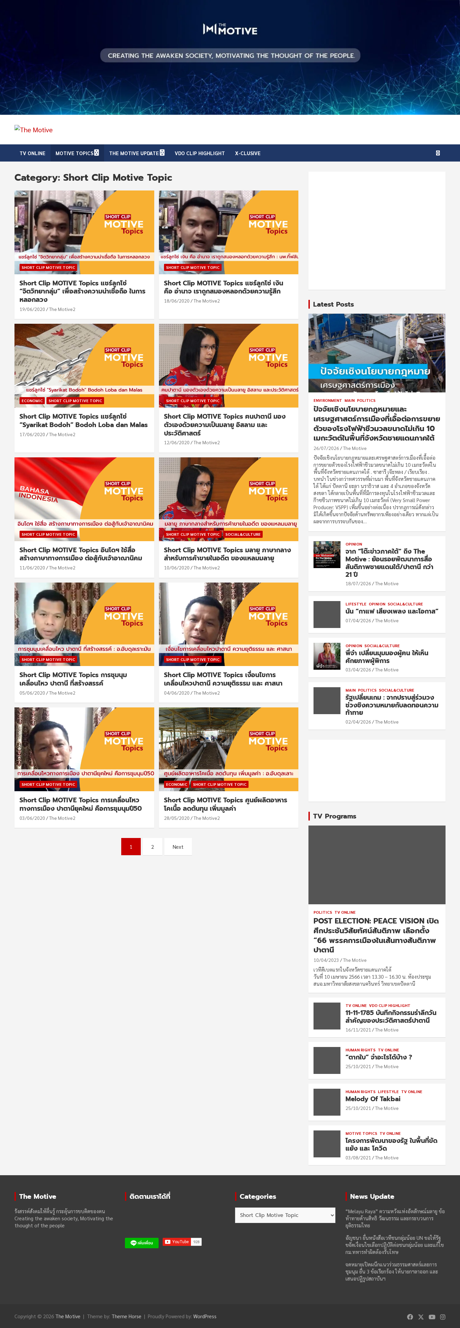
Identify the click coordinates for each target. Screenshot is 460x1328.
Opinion (354, 544)
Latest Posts (333, 304)
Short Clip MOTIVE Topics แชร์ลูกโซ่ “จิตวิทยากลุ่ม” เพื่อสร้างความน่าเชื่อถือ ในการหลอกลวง (82, 291)
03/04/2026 (358, 669)
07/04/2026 (358, 620)
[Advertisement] (377, 231)
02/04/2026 (358, 722)
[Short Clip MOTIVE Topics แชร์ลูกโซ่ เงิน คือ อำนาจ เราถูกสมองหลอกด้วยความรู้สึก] (228, 232)
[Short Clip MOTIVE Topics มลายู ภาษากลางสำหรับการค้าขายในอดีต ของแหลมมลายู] (228, 499)
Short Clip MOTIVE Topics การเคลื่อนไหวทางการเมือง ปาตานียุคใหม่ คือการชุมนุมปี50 (81, 804)
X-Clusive (248, 153)
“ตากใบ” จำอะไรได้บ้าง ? (379, 1057)
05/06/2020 (32, 693)
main (349, 400)
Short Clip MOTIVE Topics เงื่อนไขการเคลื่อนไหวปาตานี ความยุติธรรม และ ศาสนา (223, 679)
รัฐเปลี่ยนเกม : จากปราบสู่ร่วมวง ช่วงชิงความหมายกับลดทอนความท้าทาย (392, 705)
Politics (366, 400)
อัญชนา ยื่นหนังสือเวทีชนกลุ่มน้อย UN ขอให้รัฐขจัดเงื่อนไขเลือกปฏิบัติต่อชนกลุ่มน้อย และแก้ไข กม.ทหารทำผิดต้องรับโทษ (395, 1244)
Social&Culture (243, 534)
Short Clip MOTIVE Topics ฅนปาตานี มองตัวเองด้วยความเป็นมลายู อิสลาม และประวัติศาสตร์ (225, 425)
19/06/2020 (32, 309)
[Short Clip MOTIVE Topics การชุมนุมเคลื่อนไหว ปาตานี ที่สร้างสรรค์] (84, 624)
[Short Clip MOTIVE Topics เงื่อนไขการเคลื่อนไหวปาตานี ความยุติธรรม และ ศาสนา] (228, 624)
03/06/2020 (32, 818)
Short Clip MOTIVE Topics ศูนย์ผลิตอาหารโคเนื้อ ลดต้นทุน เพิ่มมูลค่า (225, 804)
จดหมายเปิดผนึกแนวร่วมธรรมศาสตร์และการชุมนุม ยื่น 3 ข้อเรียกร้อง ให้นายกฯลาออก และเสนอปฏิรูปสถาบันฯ (392, 1271)
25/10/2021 (358, 1066)
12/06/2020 (177, 442)
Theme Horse (126, 1316)
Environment (328, 400)
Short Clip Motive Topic (48, 267)
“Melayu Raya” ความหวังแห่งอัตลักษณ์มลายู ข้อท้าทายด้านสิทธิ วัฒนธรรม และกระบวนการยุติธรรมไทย (395, 1218)
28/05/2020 (177, 818)
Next (178, 846)
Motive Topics (74, 153)
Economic (32, 400)
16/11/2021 (358, 1029)
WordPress (205, 1316)
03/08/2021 (358, 1157)
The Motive (355, 448)
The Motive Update (134, 153)
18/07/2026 (358, 583)
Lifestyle (356, 603)
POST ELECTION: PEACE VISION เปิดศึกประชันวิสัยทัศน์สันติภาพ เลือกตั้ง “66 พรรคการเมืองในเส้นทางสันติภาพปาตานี (376, 935)
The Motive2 (62, 309)
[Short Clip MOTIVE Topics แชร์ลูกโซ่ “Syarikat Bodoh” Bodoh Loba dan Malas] (84, 366)
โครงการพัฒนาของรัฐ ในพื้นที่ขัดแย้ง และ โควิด (391, 1144)
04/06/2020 (177, 693)
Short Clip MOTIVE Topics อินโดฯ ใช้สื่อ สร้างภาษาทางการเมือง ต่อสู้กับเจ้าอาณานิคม (81, 554)
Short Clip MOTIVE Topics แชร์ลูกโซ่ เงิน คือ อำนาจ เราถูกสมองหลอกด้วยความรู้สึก (223, 287)
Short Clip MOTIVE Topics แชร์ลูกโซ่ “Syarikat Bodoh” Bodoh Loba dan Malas (84, 421)
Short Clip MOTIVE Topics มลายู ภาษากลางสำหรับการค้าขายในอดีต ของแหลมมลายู (227, 554)
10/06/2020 (177, 567)
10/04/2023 (326, 960)
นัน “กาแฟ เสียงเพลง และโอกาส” (392, 611)
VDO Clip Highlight (200, 153)
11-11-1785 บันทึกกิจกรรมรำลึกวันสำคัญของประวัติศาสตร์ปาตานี (391, 1016)
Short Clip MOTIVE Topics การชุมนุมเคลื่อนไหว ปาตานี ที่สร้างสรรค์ (73, 679)
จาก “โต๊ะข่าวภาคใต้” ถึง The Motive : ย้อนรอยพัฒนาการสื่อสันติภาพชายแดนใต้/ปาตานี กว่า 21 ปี (389, 563)
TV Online (32, 153)
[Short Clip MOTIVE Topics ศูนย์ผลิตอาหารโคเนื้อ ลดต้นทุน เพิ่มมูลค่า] (228, 749)
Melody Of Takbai (373, 1099)
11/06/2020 (32, 567)
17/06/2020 (32, 434)
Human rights (360, 1049)
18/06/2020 (177, 301)
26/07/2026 (326, 448)
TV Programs (334, 816)
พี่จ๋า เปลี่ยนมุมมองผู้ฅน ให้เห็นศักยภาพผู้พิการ (387, 657)
